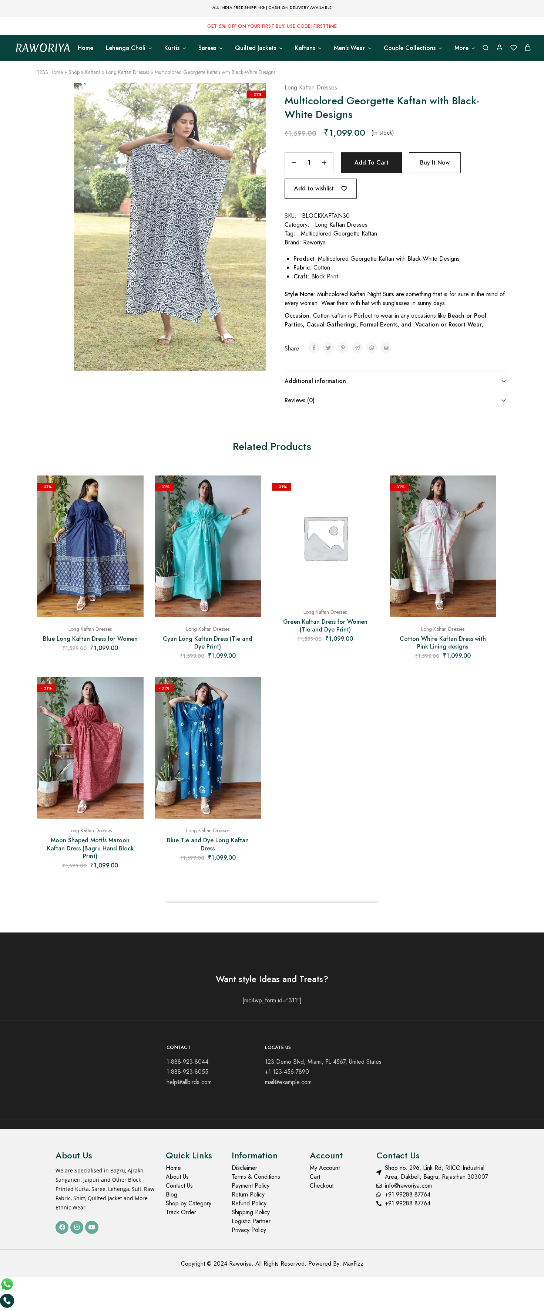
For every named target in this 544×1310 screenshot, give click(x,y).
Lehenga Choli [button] (125, 48)
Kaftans (92, 72)
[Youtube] (91, 1227)
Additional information (315, 381)
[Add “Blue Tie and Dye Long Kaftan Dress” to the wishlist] (249, 691)
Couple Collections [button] (410, 48)
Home (85, 48)
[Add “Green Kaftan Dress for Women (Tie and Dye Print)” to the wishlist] (367, 490)
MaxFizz (353, 1263)
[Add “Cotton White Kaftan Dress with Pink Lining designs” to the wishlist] (484, 490)
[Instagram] (76, 1227)
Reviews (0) (300, 400)
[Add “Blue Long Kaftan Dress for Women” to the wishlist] (132, 490)
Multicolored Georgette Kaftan (339, 233)
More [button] (461, 48)
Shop (74, 72)
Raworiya (314, 242)
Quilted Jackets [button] (255, 48)
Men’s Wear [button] (349, 48)
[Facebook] (62, 1227)
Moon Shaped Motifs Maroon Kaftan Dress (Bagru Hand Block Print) (90, 848)
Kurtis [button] (171, 48)
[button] (90, 613)
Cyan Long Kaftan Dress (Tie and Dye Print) (207, 642)
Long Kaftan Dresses (127, 72)
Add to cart (372, 162)
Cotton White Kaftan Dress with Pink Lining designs (443, 642)
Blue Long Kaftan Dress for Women (90, 638)
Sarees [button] (207, 48)
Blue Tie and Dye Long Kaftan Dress (208, 844)
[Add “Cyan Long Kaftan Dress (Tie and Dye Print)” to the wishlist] (249, 490)
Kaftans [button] (305, 48)
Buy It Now (435, 162)
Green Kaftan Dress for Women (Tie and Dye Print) (325, 625)
